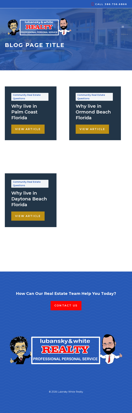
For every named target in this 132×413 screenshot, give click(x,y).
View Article (28, 129)
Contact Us (66, 305)
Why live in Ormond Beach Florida (93, 112)
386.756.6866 (116, 4)
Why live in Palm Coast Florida (24, 112)
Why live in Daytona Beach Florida (29, 198)
